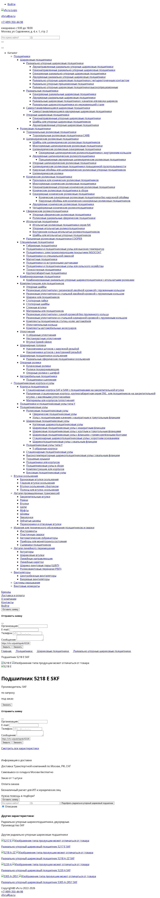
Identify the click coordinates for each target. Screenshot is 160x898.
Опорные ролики (30, 362)
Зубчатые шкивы (30, 520)
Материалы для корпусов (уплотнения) (50, 400)
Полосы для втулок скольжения (39, 489)
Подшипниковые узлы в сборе (45, 465)
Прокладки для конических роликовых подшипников (65, 180)
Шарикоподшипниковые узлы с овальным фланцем (64, 441)
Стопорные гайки (37, 300)
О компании (8, 599)
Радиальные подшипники (42, 90)
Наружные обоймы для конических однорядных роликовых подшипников (84, 200)
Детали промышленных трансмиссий (37, 493)
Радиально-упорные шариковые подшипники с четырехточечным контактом (80, 80)
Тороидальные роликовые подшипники (51, 132)
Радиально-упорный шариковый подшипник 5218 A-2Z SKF (37, 858)
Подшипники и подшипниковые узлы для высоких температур (65, 249)
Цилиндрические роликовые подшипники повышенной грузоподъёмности (79, 166)
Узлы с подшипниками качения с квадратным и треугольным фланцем (76, 417)
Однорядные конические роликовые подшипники (63, 194)
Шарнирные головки (33, 345)
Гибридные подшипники (41, 245)
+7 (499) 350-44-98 (12, 22)
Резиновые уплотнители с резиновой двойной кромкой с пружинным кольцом (75, 290)
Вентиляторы (22, 572)
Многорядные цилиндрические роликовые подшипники (67, 145)
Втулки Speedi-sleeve (39, 342)
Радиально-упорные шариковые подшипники (54, 63)
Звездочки (26, 517)
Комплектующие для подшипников (42, 283)
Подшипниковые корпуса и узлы (34, 383)
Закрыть (6, 647)
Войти (11, 4)
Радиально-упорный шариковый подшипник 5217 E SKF (35, 846)
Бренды (6, 592)
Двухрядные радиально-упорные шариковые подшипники (68, 77)
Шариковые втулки (32, 555)
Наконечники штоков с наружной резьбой (52, 348)
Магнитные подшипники (41, 259)
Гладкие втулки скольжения (37, 483)
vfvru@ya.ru (8, 16)
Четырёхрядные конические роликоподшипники (62, 207)
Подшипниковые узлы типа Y (44, 445)
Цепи (23, 507)
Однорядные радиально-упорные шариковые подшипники (69, 73)
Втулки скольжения (26, 476)
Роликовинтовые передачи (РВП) (40, 569)
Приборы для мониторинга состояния (43, 541)
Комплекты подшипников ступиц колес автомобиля (58, 321)
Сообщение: (8, 639)
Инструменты (28, 531)
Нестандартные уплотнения (43, 338)
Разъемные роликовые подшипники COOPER (54, 238)
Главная (6, 651)
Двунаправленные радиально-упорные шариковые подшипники (72, 66)
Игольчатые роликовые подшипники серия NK (61, 225)
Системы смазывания (27, 582)
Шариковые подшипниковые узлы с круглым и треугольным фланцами (76, 431)
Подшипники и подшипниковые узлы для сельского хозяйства (64, 266)
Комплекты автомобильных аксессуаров (51, 328)
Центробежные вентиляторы (38, 575)
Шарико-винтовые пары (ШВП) (39, 565)
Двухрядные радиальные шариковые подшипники (63, 97)
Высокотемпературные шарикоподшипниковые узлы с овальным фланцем (73, 455)
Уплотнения (27, 331)
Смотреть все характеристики (20, 748)
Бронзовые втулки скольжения (39, 479)
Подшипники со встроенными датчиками (52, 262)
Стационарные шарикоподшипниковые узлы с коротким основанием (75, 438)
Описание (11, 806)
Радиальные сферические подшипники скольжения (58, 359)
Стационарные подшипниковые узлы (49, 452)
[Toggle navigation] (2, 47)
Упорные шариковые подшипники (47, 114)
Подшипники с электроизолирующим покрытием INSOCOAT (63, 252)
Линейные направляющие (36, 558)
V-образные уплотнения (41, 335)
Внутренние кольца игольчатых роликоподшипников (66, 231)
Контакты (7, 602)
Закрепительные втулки (35, 496)
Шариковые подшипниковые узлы (47, 421)
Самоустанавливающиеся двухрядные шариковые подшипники (72, 111)
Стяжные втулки (36, 307)
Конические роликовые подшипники (49, 176)
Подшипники (22, 56)
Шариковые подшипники (36, 59)
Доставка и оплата (13, 595)
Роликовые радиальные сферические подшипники (63, 218)
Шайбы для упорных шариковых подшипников (61, 121)
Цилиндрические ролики (47, 173)
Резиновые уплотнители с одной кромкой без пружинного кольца (67, 314)
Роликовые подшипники (35, 128)
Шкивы (24, 514)
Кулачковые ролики (38, 366)
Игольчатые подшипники (42, 221)
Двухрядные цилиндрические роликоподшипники (63, 156)
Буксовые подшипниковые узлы (46, 472)
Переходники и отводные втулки (40, 524)
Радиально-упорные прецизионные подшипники (63, 84)
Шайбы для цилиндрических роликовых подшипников (66, 142)
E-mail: (5, 629)
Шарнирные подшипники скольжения (43, 355)
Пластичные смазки (32, 534)
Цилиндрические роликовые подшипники (52, 139)
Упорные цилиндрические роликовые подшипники (64, 163)
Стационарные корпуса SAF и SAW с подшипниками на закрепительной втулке (75, 390)
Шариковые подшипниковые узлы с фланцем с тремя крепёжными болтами (79, 434)
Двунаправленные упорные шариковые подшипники (65, 125)
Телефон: (6, 633)
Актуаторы (26, 551)
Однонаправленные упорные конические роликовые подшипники (73, 187)
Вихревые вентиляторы (35, 579)
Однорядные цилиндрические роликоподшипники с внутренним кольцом (85, 152)
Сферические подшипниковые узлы (54, 414)
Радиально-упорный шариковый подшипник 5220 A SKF (35, 870)
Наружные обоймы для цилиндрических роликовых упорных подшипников (79, 170)
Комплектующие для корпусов (45, 469)
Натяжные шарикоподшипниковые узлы (57, 424)
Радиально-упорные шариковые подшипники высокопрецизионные (75, 87)
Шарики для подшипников (43, 297)
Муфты (24, 510)
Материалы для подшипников (45, 311)
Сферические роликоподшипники (47, 211)
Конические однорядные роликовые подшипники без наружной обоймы (84, 197)
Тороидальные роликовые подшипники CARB (61, 135)
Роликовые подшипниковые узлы (47, 410)
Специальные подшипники (37, 242)
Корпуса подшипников (34, 386)
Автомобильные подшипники (38, 376)
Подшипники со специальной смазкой (50, 256)
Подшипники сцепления (41, 379)
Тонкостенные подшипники (43, 269)
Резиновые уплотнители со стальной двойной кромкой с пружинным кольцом (75, 293)
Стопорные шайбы (37, 304)
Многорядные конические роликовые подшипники (64, 183)
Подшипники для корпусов (43, 462)
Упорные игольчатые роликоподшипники (58, 228)
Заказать (17, 647)
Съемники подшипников (35, 544)
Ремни (24, 500)
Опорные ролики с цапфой (42, 372)
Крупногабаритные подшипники (46, 273)
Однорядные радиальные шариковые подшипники (64, 94)
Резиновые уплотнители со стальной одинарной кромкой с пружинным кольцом (76, 317)
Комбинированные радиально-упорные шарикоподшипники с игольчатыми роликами (80, 280)
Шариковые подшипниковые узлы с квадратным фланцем (68, 428)
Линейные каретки (32, 562)
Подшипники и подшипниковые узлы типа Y (47, 403)
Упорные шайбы (36, 286)
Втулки (24, 503)
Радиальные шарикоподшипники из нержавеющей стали (68, 104)
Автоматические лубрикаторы (39, 538)
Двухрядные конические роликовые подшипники (63, 204)
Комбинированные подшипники (40, 276)
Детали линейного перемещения (34, 548)
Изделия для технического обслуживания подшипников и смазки (54, 527)
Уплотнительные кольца (41, 324)
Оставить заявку (10, 609)
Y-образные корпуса (44, 448)
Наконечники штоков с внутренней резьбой (53, 352)
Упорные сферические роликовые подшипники (61, 214)
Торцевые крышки (38, 458)
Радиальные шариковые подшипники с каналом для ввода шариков (75, 101)
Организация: (9, 626)
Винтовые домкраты (27, 586)
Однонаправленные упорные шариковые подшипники (66, 118)
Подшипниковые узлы (34, 407)
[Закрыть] (2, 623)
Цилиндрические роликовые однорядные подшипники (66, 149)
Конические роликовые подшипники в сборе (60, 190)
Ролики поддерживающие (42, 369)
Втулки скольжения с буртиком (39, 486)
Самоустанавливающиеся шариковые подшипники (58, 108)
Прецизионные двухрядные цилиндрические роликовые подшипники (82, 159)
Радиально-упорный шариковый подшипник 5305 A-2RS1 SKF (39, 882)
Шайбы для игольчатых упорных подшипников (61, 235)
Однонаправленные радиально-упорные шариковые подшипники (73, 70)
